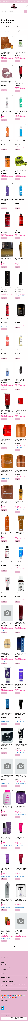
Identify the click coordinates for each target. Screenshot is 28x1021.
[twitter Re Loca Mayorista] (10, 958)
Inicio (2, 17)
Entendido (17, 1018)
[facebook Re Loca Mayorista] (4, 958)
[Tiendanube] (6, 1015)
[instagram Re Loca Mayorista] (1, 958)
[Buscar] (25, 11)
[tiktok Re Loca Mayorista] (7, 958)
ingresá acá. (22, 1011)
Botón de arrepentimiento (6, 1012)
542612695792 (4, 962)
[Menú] (1, 6)
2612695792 (4, 964)
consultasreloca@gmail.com (7, 967)
